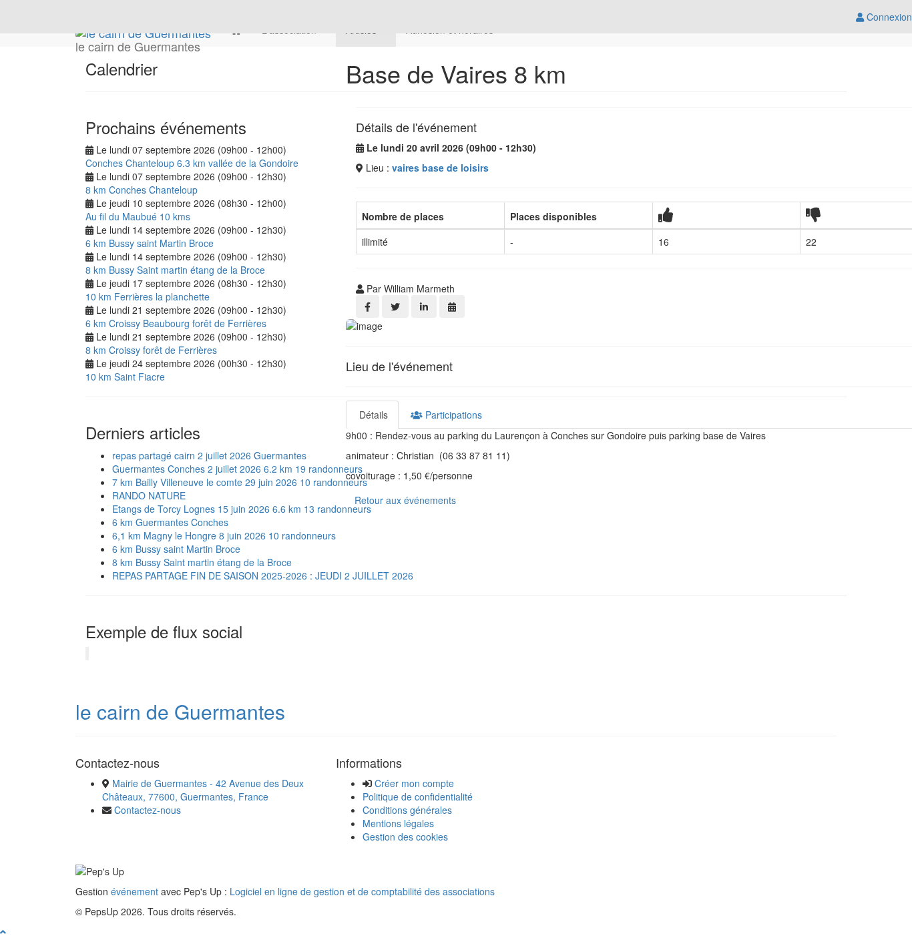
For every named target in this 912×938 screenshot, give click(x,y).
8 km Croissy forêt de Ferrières (151, 350)
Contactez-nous (147, 809)
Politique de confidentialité (418, 796)
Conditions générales (407, 809)
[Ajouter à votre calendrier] (452, 306)
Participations (452, 414)
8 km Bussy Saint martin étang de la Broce (175, 269)
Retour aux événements (405, 500)
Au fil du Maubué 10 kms (137, 216)
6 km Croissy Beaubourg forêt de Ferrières (175, 323)
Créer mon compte (414, 783)
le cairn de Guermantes (180, 711)
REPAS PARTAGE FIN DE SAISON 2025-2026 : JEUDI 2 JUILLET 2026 (262, 575)
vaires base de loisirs (440, 167)
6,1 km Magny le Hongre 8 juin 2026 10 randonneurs (224, 535)
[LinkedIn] (424, 306)
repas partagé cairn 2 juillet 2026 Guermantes (209, 455)
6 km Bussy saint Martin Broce (149, 243)
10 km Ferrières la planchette (147, 296)
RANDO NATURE (149, 495)
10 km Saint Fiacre (125, 376)
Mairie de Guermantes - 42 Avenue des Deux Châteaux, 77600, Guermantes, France (203, 789)
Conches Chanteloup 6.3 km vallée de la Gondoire (191, 163)
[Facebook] (367, 306)
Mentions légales (398, 823)
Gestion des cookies (405, 836)
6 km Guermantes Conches (170, 522)
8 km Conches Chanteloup (141, 189)
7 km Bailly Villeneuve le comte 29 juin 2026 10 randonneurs (239, 482)
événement (134, 891)
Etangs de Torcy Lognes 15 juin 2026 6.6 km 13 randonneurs (241, 508)
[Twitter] (395, 306)
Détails (372, 414)
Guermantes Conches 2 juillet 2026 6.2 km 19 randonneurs (237, 468)
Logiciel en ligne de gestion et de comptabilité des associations (362, 891)
